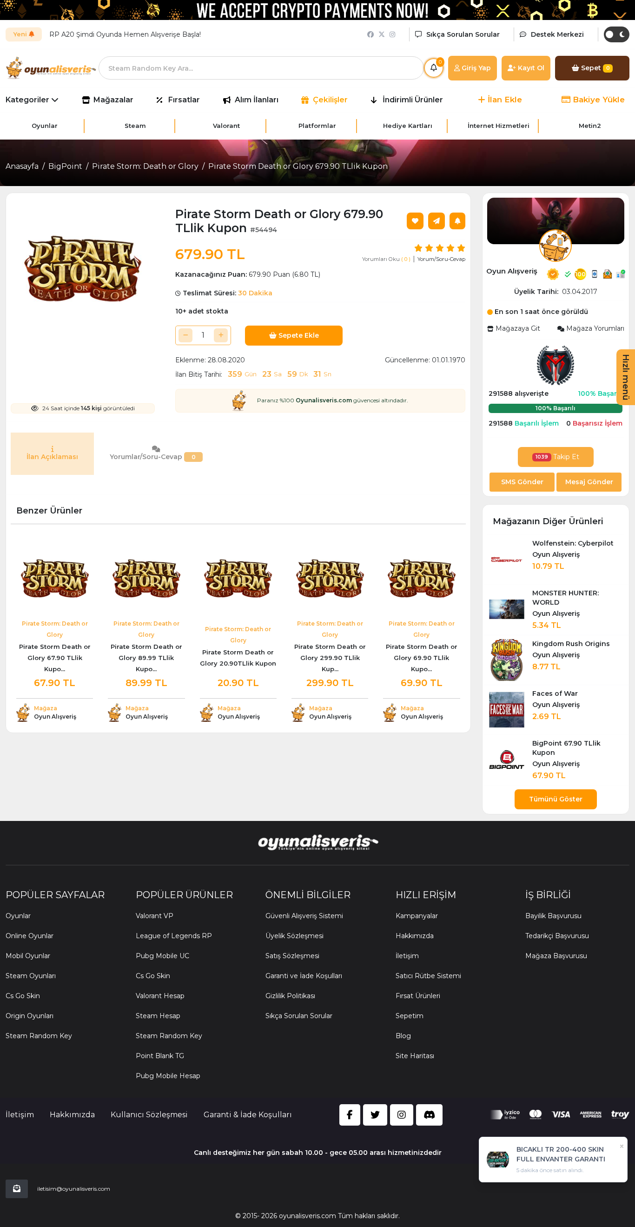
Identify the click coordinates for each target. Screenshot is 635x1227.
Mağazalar (113, 99)
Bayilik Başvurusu (553, 916)
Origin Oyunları (29, 1016)
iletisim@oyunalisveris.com (73, 1188)
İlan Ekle (503, 99)
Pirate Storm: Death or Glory (145, 166)
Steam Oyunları (31, 976)
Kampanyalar (417, 916)
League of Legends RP (174, 936)
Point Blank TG (160, 1056)
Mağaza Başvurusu (556, 956)
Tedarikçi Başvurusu (557, 936)
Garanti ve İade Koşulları (303, 976)
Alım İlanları (256, 99)
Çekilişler (330, 99)
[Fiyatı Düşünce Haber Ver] (457, 221)
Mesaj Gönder (589, 482)
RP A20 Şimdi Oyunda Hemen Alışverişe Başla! (125, 34)
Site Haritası (415, 1056)
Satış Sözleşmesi (292, 956)
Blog (403, 1036)
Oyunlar (18, 916)
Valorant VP (154, 916)
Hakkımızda (415, 936)
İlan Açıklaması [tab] (52, 457)
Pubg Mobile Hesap (168, 1076)
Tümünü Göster (555, 799)
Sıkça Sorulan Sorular (298, 1016)
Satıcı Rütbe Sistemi (428, 976)
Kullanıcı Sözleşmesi (149, 1114)
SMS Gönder (522, 482)
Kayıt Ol (530, 68)
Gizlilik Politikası (290, 996)
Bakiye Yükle (597, 99)
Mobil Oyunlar (28, 956)
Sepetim (409, 1016)
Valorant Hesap (160, 996)
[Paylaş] (436, 221)
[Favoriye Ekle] (415, 221)
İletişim (407, 956)
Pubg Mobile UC (162, 956)
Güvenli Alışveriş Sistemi (304, 916)
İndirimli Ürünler (413, 99)
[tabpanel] (238, 487)
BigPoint (65, 166)
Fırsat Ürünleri (418, 996)
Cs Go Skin (23, 996)
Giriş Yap (475, 68)
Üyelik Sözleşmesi (294, 936)
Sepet (594, 68)
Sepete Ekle (298, 335)
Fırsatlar (184, 99)
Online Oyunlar (29, 936)
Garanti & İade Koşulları (248, 1114)
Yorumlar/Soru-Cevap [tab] (153, 457)
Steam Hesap (158, 1016)
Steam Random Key (39, 1036)
